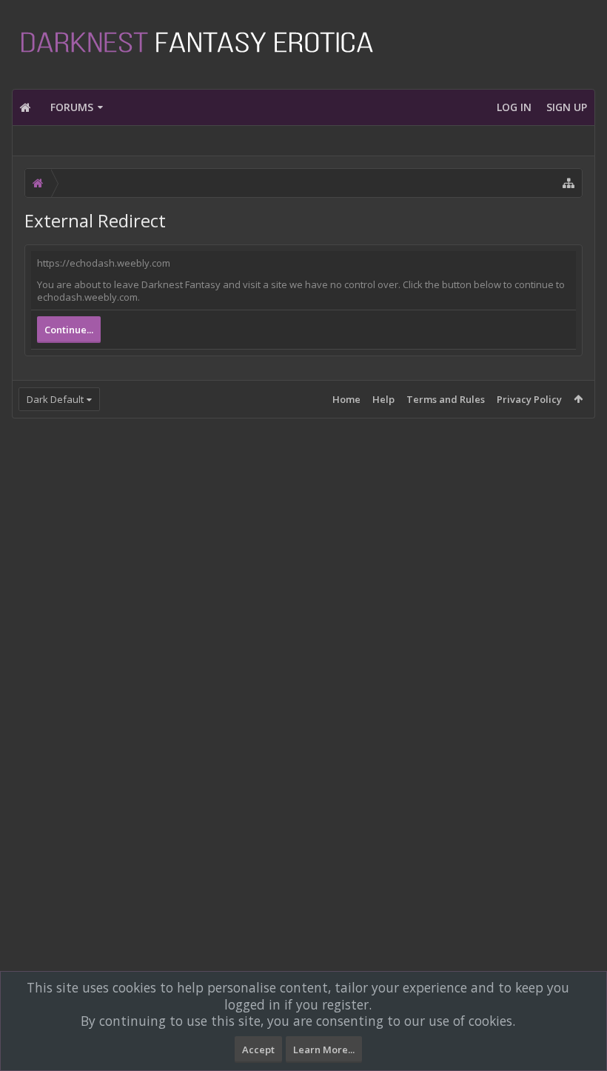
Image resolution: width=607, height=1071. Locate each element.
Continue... (68, 329)
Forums (71, 107)
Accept (258, 1049)
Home (346, 399)
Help (383, 399)
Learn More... (324, 1049)
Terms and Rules (445, 399)
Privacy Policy (529, 399)
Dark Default (55, 399)
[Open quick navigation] (568, 183)
